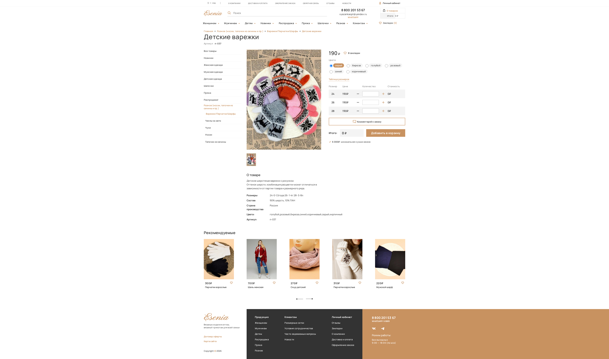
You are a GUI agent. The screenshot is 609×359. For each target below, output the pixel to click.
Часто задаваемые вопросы (300, 333)
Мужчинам (230, 23)
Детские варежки (311, 31)
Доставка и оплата (342, 339)
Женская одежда (213, 64)
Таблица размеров (339, 79)
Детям (249, 23)
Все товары (210, 50)
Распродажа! (211, 99)
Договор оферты (213, 336)
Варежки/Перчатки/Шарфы (282, 31)
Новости (346, 3)
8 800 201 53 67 (353, 10)
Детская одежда (213, 78)
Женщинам (209, 23)
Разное (340, 23)
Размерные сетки (294, 322)
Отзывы (330, 3)
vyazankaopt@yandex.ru (353, 14)
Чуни (207, 127)
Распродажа (286, 23)
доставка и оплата (257, 3)
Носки (208, 134)
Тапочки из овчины (215, 141)
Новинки (266, 23)
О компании (234, 3)
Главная (208, 31)
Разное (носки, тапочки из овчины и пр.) (240, 31)
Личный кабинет (391, 3)
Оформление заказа (285, 3)
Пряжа (306, 23)
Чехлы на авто (212, 120)
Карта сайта (210, 341)
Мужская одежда (213, 71)
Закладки (390, 22)
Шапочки (323, 23)
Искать (317, 13)
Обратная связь (311, 3)
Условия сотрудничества (299, 328)
